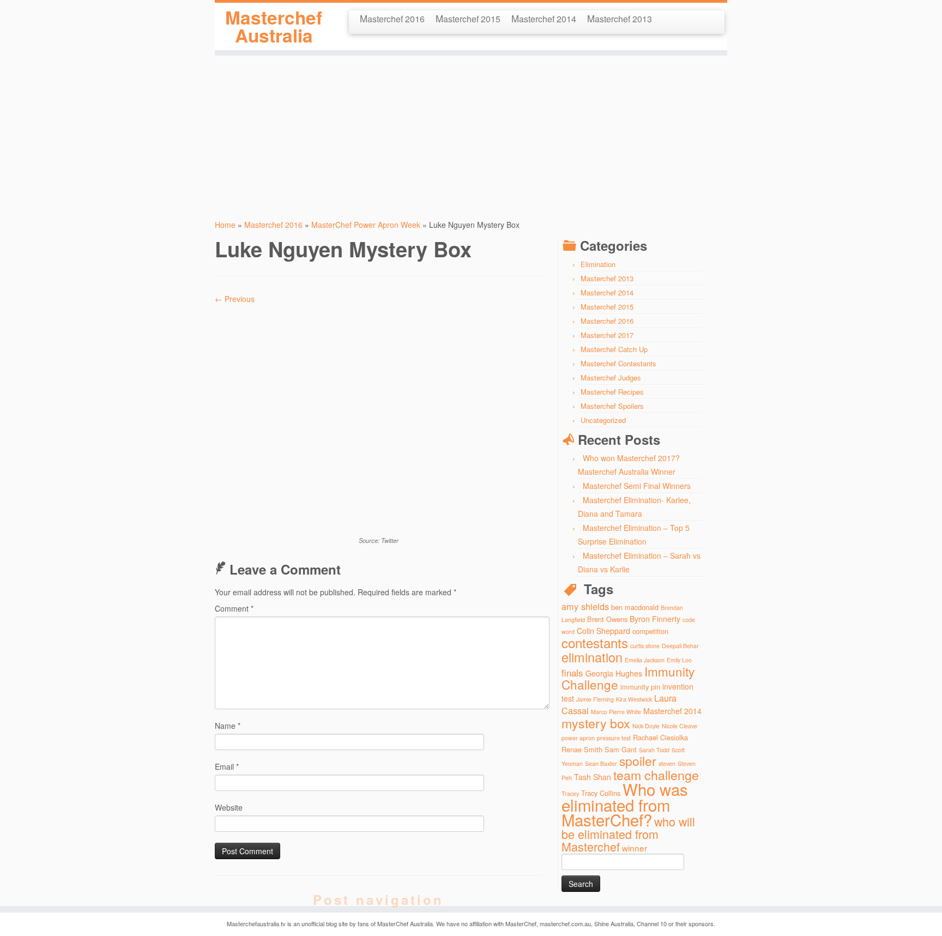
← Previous (235, 298)
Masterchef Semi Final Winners (637, 485)
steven (667, 763)
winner (634, 848)
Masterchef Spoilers (612, 406)
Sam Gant (621, 749)
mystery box (595, 723)
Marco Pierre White (616, 712)
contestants (594, 642)
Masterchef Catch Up (614, 349)
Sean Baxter (601, 763)
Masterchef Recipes (612, 392)
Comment (234, 608)
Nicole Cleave (679, 726)
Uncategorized (603, 420)
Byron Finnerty (655, 618)
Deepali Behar (680, 646)
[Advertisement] (471, 132)
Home (225, 224)
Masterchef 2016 (392, 18)
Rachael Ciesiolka (660, 737)
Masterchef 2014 (543, 18)
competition (650, 631)
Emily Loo (679, 660)
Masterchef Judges (611, 377)
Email (227, 766)
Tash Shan (592, 776)
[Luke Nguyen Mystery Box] (378, 418)
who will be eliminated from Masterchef (628, 834)
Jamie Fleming (595, 699)
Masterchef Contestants (618, 363)
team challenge (656, 774)
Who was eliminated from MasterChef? (624, 804)
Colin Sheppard (603, 630)
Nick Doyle (646, 726)
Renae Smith (581, 749)
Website (229, 807)
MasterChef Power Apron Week (365, 224)
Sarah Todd (654, 750)
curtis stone (645, 646)
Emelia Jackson (645, 660)
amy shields (585, 606)
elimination (592, 657)
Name (227, 725)
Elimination (598, 264)
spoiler (637, 761)
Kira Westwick (634, 699)
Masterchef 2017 (607, 335)
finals (572, 672)
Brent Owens (607, 619)
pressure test (614, 738)
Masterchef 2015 (468, 18)
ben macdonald (635, 607)
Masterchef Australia (273, 26)
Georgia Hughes (613, 673)
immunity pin (640, 686)
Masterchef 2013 (619, 18)
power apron (578, 738)
